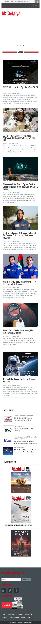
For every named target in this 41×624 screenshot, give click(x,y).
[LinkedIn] (3, 590)
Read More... (16, 93)
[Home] (10, 14)
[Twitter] (10, 590)
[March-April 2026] (21, 481)
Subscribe (12, 603)
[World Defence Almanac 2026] (21, 543)
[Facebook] (16, 590)
